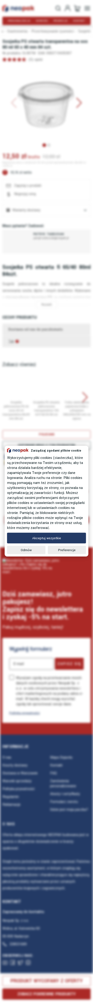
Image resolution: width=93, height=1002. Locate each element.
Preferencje (67, 550)
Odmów (26, 550)
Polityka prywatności (24, 713)
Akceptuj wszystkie (46, 538)
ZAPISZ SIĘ (69, 663)
